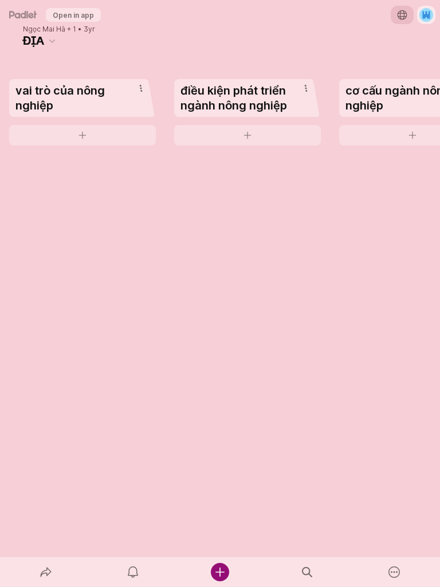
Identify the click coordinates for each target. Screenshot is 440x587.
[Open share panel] (45, 572)
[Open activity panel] (132, 572)
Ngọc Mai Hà (44, 29)
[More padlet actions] (394, 572)
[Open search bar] (307, 572)
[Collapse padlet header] (52, 40)
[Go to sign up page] (426, 15)
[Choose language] (402, 15)
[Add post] (220, 572)
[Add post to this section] (82, 135)
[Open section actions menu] (141, 88)
